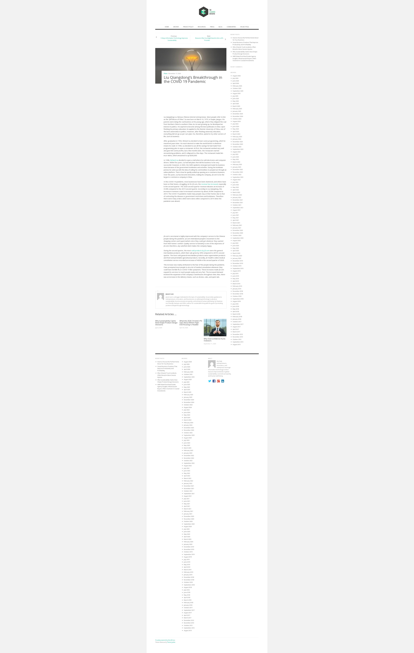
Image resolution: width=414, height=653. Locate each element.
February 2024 (237, 137)
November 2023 (238, 144)
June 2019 (236, 276)
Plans (165, 73)
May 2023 (236, 159)
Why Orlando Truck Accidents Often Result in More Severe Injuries (244, 48)
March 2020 (236, 253)
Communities (231, 27)
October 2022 (237, 175)
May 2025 (236, 101)
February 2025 (237, 109)
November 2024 (238, 116)
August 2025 (237, 93)
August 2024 (237, 121)
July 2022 (235, 182)
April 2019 (236, 281)
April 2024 (236, 131)
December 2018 (238, 291)
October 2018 (237, 296)
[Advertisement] (195, 100)
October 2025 (237, 88)
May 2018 (236, 309)
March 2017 (236, 332)
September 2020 (238, 238)
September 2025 (238, 91)
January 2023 (237, 167)
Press (212, 27)
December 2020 (238, 230)
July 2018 (235, 304)
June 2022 (236, 185)
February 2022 (237, 195)
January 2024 (237, 139)
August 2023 (237, 152)
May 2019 (236, 279)
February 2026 (237, 86)
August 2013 (237, 344)
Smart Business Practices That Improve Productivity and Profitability (245, 43)
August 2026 (237, 76)
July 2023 (235, 154)
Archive (176, 27)
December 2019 (238, 261)
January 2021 (237, 228)
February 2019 (237, 286)
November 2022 (238, 172)
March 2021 (236, 223)
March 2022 (236, 192)
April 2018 (236, 311)
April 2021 (236, 220)
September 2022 (238, 177)
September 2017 (238, 324)
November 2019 (238, 263)
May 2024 (236, 129)
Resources (202, 27)
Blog (220, 27)
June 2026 (236, 81)
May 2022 (236, 187)
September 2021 (238, 208)
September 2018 (238, 299)
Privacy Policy (188, 27)
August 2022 (237, 180)
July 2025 (235, 96)
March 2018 (236, 314)
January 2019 (237, 289)
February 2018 (237, 316)
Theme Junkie (171, 642)
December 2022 (238, 169)
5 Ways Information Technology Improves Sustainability (174, 39)
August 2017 (237, 327)
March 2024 (236, 134)
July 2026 (235, 78)
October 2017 (237, 322)
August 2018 (237, 301)
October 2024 (237, 119)
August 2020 (237, 240)
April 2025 (236, 104)
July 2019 (235, 273)
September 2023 (238, 149)
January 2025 (237, 111)
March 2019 (236, 284)
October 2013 (237, 339)
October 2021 (237, 205)
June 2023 (236, 157)
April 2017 (236, 329)
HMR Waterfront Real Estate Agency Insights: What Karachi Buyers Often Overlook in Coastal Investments (244, 58)
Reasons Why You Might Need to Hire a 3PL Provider (209, 39)
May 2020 (236, 248)
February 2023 (237, 164)
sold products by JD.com (200, 250)
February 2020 (237, 256)
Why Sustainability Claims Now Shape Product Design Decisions (166, 323)
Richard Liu (174, 160)
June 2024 (236, 126)
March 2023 (236, 162)
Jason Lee (170, 294)
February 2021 (237, 225)
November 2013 (238, 337)
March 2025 (236, 106)
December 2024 (238, 114)
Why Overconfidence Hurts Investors (214, 340)
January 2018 (237, 319)
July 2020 (235, 243)
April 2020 (236, 251)
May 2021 (236, 218)
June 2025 (236, 98)
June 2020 (236, 246)
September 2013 (238, 342)
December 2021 (238, 200)
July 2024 (235, 124)
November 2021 (238, 202)
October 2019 (237, 266)
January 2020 (237, 258)
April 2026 (236, 83)
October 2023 (237, 147)
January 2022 (237, 197)
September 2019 (238, 268)
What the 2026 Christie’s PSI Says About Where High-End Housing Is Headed (191, 323)
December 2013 (238, 334)
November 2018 (238, 294)
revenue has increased (209, 184)
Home (167, 27)
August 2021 (237, 210)
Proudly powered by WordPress (165, 640)
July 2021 (235, 213)
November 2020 (238, 233)
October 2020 (237, 235)
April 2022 (236, 190)
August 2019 (237, 271)
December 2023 (238, 142)
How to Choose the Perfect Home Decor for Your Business (168, 363)
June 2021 (236, 215)
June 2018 (236, 306)
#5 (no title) (244, 27)
